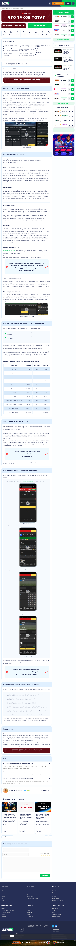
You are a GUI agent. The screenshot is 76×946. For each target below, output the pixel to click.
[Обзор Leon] (57, 35)
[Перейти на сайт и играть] (72, 16)
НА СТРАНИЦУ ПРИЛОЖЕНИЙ (62, 130)
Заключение (38, 52)
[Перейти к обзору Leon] (57, 116)
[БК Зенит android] (69, 125)
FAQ (42, 34)
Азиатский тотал (8, 53)
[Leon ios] (72, 116)
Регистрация (49, 34)
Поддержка (36, 34)
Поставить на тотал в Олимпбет (27, 80)
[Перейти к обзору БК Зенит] (57, 125)
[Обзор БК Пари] (57, 21)
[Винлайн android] (69, 111)
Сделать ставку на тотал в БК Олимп (27, 750)
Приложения (23, 34)
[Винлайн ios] (72, 111)
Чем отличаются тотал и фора (26, 55)
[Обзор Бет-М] (57, 30)
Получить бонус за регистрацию (14, 25)
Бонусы (17, 34)
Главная (3, 8)
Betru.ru (16, 936)
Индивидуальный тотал (9, 56)
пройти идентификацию (29, 481)
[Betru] (7, 930)
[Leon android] (69, 116)
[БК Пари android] (69, 120)
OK (11, 936)
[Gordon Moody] (31, 926)
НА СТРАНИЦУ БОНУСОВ (63, 103)
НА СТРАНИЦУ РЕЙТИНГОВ (63, 39)
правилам (64, 936)
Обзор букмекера (40, 25)
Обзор (4, 34)
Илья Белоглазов (16, 790)
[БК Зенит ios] (72, 125)
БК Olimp (17, 71)
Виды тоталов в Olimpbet (9, 48)
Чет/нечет (6, 55)
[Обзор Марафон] (57, 26)
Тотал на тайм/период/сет (26, 45)
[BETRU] (5, 3)
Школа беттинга (9, 8)
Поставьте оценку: (44, 853)
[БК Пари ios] (72, 120)
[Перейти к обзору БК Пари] (57, 121)
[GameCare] (39, 926)
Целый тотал (7, 52)
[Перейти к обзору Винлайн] (57, 111)
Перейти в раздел (7, 837)
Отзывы (11, 34)
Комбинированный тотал (25, 46)
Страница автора (45, 790)
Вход (68, 3)
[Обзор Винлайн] (57, 17)
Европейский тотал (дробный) (11, 50)
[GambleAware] (46, 926)
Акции (29, 34)
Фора (4, 432)
